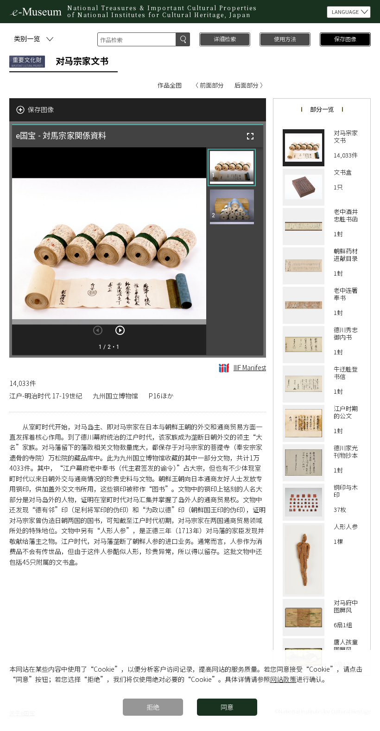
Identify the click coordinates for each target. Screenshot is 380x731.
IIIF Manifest (250, 367)
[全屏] (250, 136)
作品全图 (170, 85)
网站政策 (283, 679)
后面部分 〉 (250, 85)
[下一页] (120, 330)
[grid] (234, 251)
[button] (231, 167)
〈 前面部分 (208, 85)
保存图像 (345, 39)
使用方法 (285, 39)
